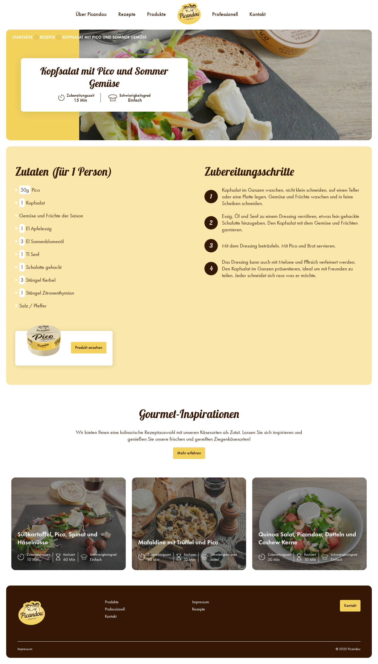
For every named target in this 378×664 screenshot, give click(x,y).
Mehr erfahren (189, 452)
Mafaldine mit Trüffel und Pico (178, 542)
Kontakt (257, 14)
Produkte (156, 14)
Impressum (200, 602)
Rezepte (127, 14)
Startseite (22, 37)
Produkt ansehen (88, 347)
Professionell (225, 14)
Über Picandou (91, 14)
